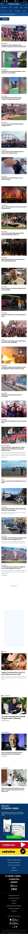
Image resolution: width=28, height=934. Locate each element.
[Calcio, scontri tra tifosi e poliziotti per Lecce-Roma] (14, 469)
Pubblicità (14, 900)
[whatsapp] (6, 1)
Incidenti (24, 10)
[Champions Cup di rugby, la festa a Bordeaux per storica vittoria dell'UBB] (14, 328)
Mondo (25, 7)
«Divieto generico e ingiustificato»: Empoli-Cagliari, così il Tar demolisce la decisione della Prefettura (13, 449)
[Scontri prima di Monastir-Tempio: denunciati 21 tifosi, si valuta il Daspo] (14, 496)
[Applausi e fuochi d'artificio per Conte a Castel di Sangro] (14, 165)
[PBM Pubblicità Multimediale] (14, 889)
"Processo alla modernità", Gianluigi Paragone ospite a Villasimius (13, 717)
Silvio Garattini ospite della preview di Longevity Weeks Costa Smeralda (11, 753)
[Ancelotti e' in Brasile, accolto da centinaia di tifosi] (14, 302)
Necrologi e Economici (14, 898)
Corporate (14, 911)
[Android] (14, 923)
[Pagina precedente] (17, 586)
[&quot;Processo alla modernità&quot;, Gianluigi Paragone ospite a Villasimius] (14, 705)
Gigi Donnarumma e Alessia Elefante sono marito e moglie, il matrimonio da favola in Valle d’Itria (12, 790)
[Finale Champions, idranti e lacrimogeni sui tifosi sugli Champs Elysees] (14, 247)
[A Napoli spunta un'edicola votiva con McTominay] (14, 382)
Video (10, 7)
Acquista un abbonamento (14, 862)
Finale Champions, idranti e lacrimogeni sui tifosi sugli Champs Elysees (12, 260)
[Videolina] (14, 845)
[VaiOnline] (14, 886)
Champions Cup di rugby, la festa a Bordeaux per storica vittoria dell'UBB (13, 341)
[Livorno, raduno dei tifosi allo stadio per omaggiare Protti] (14, 111)
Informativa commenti (14, 908)
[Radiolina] (14, 851)
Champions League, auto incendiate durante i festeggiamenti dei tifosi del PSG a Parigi (13, 367)
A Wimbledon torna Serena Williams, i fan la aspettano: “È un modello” (13, 72)
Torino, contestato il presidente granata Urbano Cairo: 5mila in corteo (12, 152)
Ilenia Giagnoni (4, 756)
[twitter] (2, 1)
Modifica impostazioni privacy (14, 905)
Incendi (10, 10)
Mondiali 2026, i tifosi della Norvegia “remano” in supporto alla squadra (11, 98)
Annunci (14, 867)
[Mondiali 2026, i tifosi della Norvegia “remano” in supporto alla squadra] (14, 85)
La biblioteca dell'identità (14, 865)
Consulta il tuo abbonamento (14, 859)
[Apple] (14, 919)
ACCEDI (25, 1)
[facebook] (4, 1)
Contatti (14, 903)
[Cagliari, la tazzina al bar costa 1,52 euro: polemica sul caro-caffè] (14, 661)
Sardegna (16, 7)
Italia (21, 7)
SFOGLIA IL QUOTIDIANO (7, 14)
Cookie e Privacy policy (14, 895)
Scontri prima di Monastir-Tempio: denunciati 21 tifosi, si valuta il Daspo (13, 509)
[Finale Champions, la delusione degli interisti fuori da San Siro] (14, 276)
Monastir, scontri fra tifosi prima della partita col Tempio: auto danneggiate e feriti (13, 538)
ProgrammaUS (4, 7)
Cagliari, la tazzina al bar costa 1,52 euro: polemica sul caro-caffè (13, 673)
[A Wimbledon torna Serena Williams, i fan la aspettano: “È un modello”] (14, 59)
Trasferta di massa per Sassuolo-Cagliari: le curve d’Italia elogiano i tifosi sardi (13, 567)
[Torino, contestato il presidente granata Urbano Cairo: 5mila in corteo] (14, 139)
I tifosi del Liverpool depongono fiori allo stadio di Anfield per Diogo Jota (12, 233)
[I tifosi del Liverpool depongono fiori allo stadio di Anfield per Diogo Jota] (14, 221)
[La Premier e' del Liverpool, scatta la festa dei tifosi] (14, 409)
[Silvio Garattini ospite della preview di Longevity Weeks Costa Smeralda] (14, 742)
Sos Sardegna (17, 10)
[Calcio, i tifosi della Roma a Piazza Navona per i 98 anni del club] (14, 194)
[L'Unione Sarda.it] (14, 4)
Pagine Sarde (14, 870)
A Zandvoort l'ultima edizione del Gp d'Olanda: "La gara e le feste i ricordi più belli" (13, 45)
